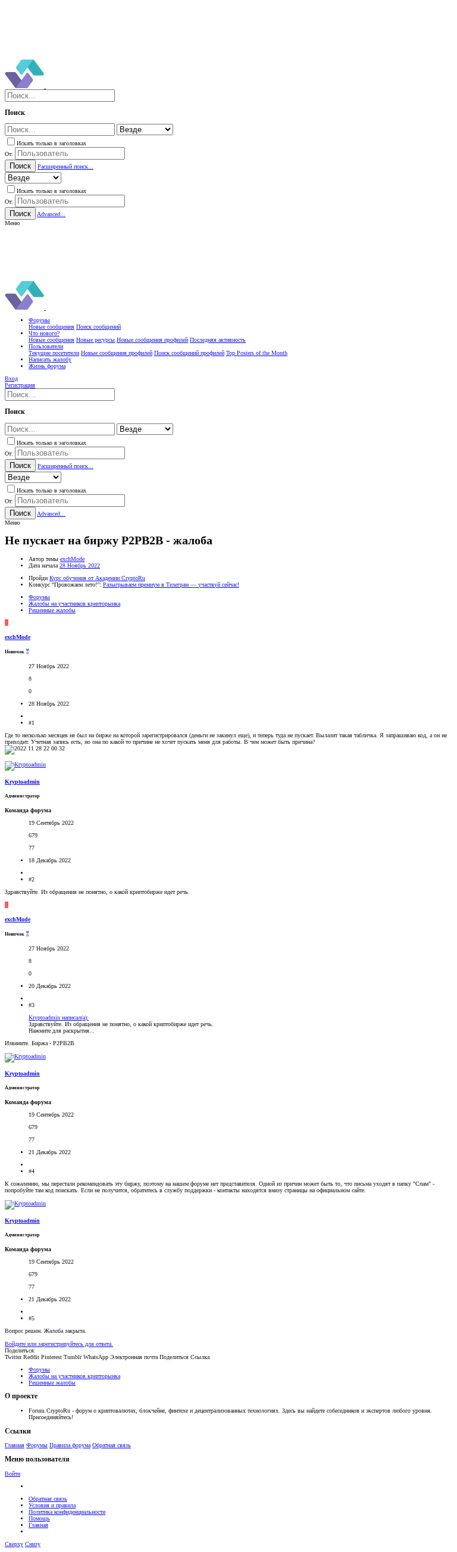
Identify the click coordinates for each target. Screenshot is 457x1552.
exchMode (72, 559)
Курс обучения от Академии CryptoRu (97, 578)
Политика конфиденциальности (67, 1512)
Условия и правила (52, 1505)
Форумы (37, 1445)
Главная (14, 1445)
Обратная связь (111, 1445)
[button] (12, 223)
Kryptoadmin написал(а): (59, 1017)
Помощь (39, 1518)
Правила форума (69, 1445)
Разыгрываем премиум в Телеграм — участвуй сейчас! (171, 584)
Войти (12, 1473)
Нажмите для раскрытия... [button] (62, 1030)
